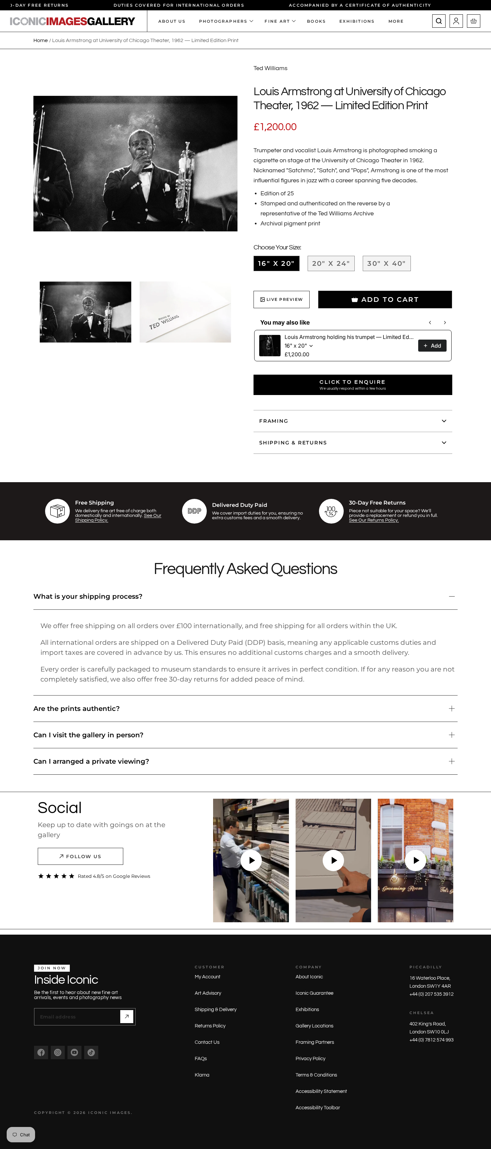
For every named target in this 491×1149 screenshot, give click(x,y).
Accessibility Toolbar (318, 1107)
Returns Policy (210, 1025)
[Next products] (445, 322)
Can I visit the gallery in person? (88, 735)
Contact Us (207, 1042)
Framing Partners (315, 1042)
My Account (207, 976)
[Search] (439, 21)
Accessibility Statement (321, 1091)
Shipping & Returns (293, 442)
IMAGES (120, 1112)
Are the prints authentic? (76, 709)
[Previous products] (430, 322)
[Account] (456, 21)
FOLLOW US (84, 856)
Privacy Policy (310, 1058)
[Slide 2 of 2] (185, 312)
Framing (274, 421)
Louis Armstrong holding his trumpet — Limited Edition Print (349, 337)
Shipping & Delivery (215, 1009)
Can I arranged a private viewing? (91, 761)
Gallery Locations (314, 1025)
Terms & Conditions (316, 1075)
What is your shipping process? (88, 596)
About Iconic (309, 976)
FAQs (201, 1058)
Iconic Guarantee (314, 993)
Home (40, 40)
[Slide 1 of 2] (85, 312)
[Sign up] (126, 1016)
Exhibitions (307, 1009)
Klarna (202, 1075)
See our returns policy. (374, 520)
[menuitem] (399, 21)
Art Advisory (208, 993)
